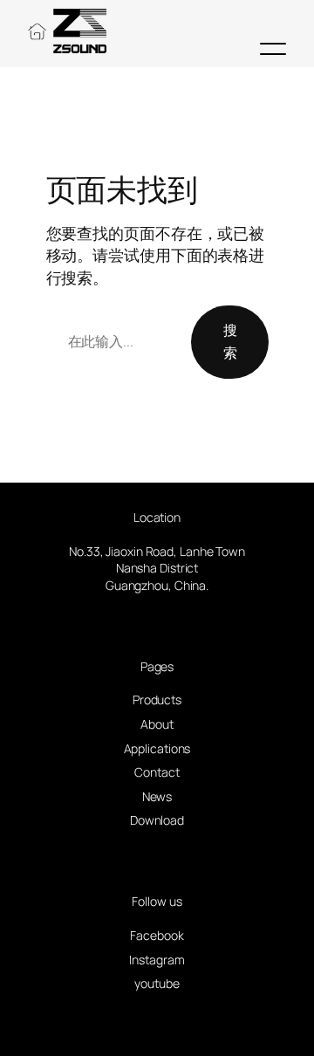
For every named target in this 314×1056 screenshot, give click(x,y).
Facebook (156, 935)
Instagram (156, 959)
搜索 (230, 341)
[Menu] (273, 49)
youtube (156, 983)
